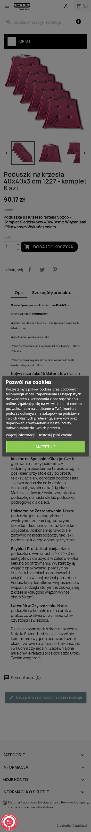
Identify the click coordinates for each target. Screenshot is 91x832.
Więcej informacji (20, 434)
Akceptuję (45, 446)
